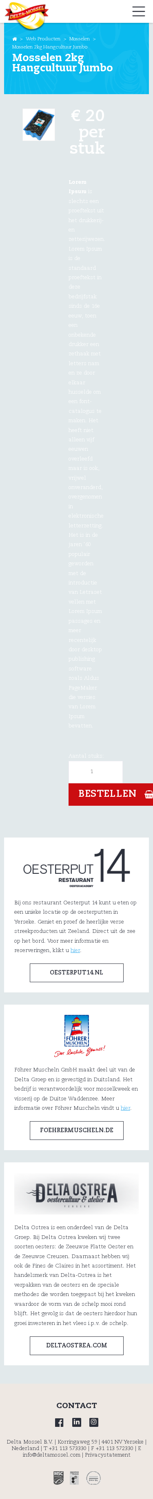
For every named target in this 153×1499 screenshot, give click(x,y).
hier (75, 950)
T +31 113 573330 (65, 1448)
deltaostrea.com (76, 1346)
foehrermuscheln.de (76, 1130)
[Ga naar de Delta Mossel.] (14, 39)
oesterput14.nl (76, 973)
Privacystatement (108, 1455)
